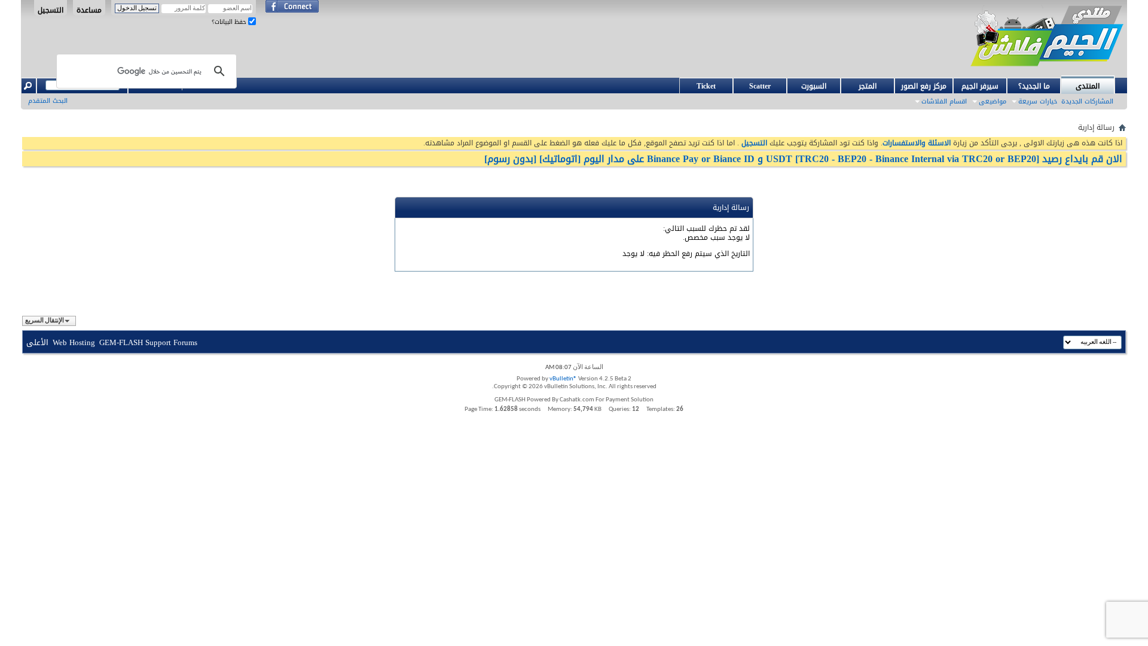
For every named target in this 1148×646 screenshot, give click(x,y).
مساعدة (89, 10)
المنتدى (1088, 86)
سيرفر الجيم (980, 86)
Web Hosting (74, 342)
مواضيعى (992, 101)
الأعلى (37, 342)
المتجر (868, 86)
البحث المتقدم (48, 101)
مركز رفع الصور (924, 86)
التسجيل (50, 10)
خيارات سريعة (1037, 101)
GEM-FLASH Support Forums (148, 342)
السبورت (813, 86)
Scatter (760, 86)
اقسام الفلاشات (944, 101)
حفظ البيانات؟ (230, 22)
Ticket (706, 86)
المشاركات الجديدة (1087, 101)
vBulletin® (563, 379)
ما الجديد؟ (1034, 86)
